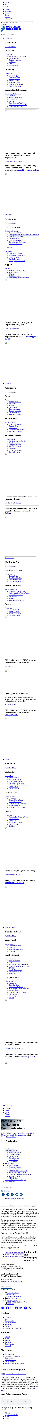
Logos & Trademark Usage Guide (20, 1174)
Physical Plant (13, 990)
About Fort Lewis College (17, 56)
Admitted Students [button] (11, 439)
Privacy (7, 1413)
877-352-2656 (12, 1298)
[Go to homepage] (11, 32)
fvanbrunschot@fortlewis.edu (12, 1281)
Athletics (8, 11)
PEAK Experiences (15, 450)
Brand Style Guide (15, 1167)
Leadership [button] (8, 73)
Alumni (7, 9)
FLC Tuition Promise (16, 595)
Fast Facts (12, 62)
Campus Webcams (15, 60)
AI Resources (13, 983)
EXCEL (11, 968)
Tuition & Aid (13, 576)
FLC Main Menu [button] (10, 47)
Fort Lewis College (19, 1133)
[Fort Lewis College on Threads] (25, 1308)
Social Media (13, 1160)
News (7, 13)
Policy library (9, 1361)
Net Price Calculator (15, 578)
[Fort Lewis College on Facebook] (7, 1308)
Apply (7, 2)
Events (7, 15)
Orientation (12, 448)
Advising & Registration (17, 255)
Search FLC (5, 34)
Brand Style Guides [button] (11, 1165)
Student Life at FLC (15, 777)
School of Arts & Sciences (17, 242)
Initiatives (12, 96)
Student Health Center (16, 800)
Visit (6, 4)
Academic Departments (16, 236)
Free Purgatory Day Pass (17, 429)
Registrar (12, 973)
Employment (9, 1358)
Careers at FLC (14, 951)
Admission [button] (8, 383)
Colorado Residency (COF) (18, 591)
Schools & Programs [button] (11, 231)
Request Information (15, 424)
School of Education (15, 244)
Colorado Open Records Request (15, 1180)
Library (11, 274)
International (13, 407)
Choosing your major (12, 328)
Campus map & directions (13, 1328)
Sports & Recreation (15, 781)
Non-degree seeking (15, 411)
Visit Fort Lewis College (13, 503)
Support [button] (7, 268)
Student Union (13, 824)
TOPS (7, 1416)
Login (7, 1418)
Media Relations (10, 1163)
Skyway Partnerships (16, 97)
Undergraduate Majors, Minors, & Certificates (24, 235)
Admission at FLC (15, 402)
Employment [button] (9, 944)
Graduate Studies (14, 238)
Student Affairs (14, 80)
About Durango (14, 58)
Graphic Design (14, 1156)
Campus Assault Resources (18, 803)
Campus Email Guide (16, 1169)
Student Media (13, 787)
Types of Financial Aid (16, 600)
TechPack (12, 826)
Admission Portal (14, 443)
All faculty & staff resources (14, 1048)
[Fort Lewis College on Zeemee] (30, 1308)
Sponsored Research (15, 972)
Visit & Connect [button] (10, 422)
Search (3, 22)
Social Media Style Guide (17, 1172)
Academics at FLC (15, 233)
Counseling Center (15, 798)
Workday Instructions (16, 949)
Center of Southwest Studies (18, 105)
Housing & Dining (15, 779)
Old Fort (12, 101)
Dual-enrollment (14, 409)
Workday (12, 947)
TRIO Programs (14, 276)
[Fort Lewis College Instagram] (8, 1195)
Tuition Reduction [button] (11, 589)
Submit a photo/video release (14, 1256)
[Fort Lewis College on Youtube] (12, 1308)
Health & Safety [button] (10, 796)
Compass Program (15, 445)
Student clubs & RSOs (12, 875)
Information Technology (17, 987)
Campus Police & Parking (17, 992)
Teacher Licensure (15, 414)
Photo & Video (14, 1158)
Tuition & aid (9, 1321)
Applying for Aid (14, 612)
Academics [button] (8, 215)
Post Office (12, 820)
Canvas (11, 962)
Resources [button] (8, 252)
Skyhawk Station (14, 452)
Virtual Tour (13, 428)
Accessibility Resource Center (19, 278)
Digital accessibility (11, 1415)
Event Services (14, 985)
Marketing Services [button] (11, 1151)
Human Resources (15, 946)
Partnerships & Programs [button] (13, 94)
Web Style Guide (14, 1176)
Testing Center (13, 272)
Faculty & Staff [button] (10, 927)
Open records (9, 1344)
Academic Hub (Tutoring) (17, 270)
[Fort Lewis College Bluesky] (17, 1195)
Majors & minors (10, 1323)
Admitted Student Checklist (18, 441)
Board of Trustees (15, 82)
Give (6, 6)
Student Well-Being (15, 802)
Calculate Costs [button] (10, 574)
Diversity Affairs (14, 79)
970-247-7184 (12, 1300)
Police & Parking (14, 805)
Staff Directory (10, 1181)
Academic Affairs (14, 77)
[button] (20, 1264)
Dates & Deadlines (15, 610)
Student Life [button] (9, 776)
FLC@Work (13, 99)
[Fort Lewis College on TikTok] (16, 1308)
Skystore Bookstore (15, 822)
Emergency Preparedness (17, 807)
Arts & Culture (14, 788)
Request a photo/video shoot (14, 1198)
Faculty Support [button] (10, 959)
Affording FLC (10, 666)
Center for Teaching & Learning (19, 966)
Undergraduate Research (17, 261)
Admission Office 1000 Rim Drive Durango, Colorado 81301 (13, 1294)
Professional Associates (16, 84)
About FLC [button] (9, 38)
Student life (8, 1324)
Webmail (8, 1346)
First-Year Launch (15, 446)
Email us (6, 1191)
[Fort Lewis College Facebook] (3, 1195)
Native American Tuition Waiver (19, 593)
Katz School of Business (17, 240)
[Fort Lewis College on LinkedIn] (21, 1308)
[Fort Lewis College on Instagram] (3, 1308)
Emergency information (12, 1356)
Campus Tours (13, 426)
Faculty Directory (14, 259)
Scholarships (13, 597)
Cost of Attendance (15, 580)
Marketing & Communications (19, 988)
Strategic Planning (15, 86)
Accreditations (13, 65)
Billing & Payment (15, 613)
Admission (8, 1317)
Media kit (8, 1342)
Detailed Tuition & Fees (17, 581)
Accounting (13, 994)
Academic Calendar (15, 253)
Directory (8, 17)
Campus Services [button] (10, 981)
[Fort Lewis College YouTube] (21, 1195)
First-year (12, 403)
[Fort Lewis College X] (12, 1195)
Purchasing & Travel (15, 996)
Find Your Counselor (16, 431)
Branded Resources (15, 1152)
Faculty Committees (15, 970)
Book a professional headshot (14, 1253)
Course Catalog (14, 257)
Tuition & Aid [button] (9, 558)
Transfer (11, 405)
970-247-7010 (12, 1302)
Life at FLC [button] (9, 759)
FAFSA (11, 598)
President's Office (14, 75)
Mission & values (10, 1360)
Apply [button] (7, 400)
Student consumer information (14, 1363)
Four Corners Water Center (18, 103)
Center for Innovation (16, 106)
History (11, 64)
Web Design (13, 1161)
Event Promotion (14, 1154)
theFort (11, 998)
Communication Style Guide (18, 1171)
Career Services (14, 819)
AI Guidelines (13, 1178)
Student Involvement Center (18, 785)
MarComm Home (10, 1149)
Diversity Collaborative (16, 783)
